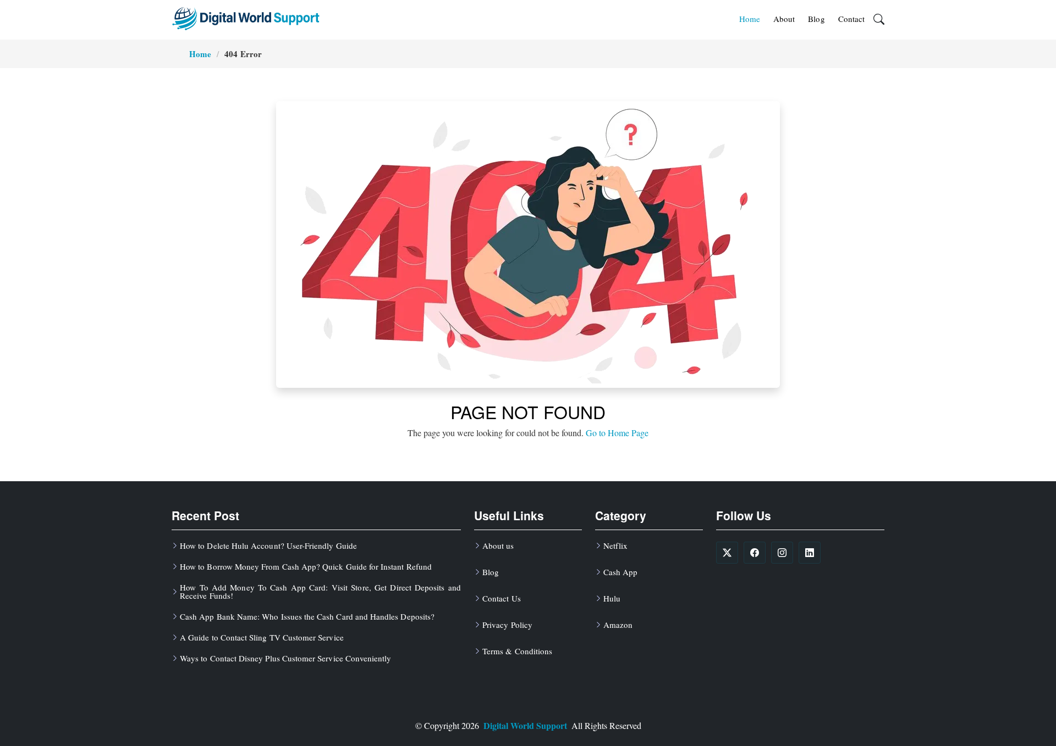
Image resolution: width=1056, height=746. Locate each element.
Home (749, 18)
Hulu (611, 598)
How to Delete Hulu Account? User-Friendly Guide (268, 546)
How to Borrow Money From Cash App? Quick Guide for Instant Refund (306, 567)
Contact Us (501, 598)
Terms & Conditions (517, 651)
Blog (816, 18)
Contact (851, 18)
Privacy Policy (507, 625)
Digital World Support (525, 725)
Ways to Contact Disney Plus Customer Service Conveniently (285, 658)
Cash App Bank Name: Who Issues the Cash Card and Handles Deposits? (307, 617)
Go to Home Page (617, 432)
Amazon (617, 625)
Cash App (620, 572)
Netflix (615, 546)
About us (498, 546)
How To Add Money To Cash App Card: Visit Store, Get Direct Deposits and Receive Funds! (320, 591)
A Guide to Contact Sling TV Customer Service (262, 637)
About (784, 18)
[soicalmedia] (727, 553)
